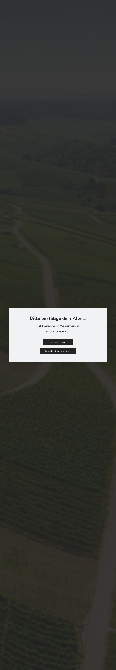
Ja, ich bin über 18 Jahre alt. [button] (58, 351)
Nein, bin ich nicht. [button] (58, 342)
